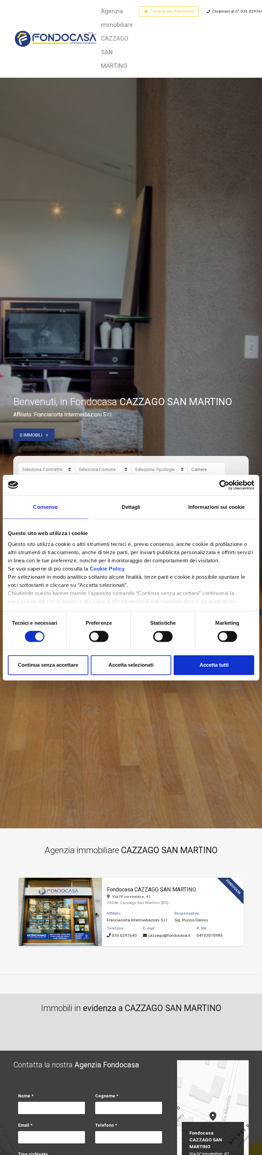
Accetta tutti (214, 665)
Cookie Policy (107, 569)
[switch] (98, 636)
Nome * (25, 1095)
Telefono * (106, 1125)
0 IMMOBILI (31, 435)
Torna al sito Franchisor (172, 11)
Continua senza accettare (48, 665)
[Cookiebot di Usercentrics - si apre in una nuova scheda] (224, 485)
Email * (25, 1125)
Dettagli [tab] (131, 507)
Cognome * (106, 1095)
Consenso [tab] (45, 507)
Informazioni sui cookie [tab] (216, 507)
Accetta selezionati (131, 665)
